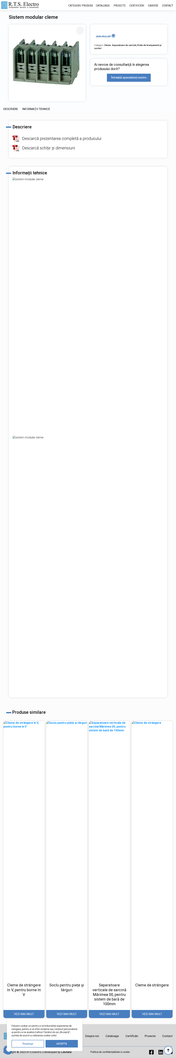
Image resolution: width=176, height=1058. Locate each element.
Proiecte (120, 5)
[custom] (151, 1052)
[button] (80, 30)
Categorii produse (80, 5)
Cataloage (103, 5)
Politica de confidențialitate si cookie (110, 1052)
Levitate (66, 1052)
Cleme (107, 45)
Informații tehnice (36, 109)
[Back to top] (168, 1050)
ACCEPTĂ (61, 1043)
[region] (44, 1035)
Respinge (28, 1043)
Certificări (136, 5)
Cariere (153, 5)
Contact (167, 5)
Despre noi (92, 1036)
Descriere (10, 109)
